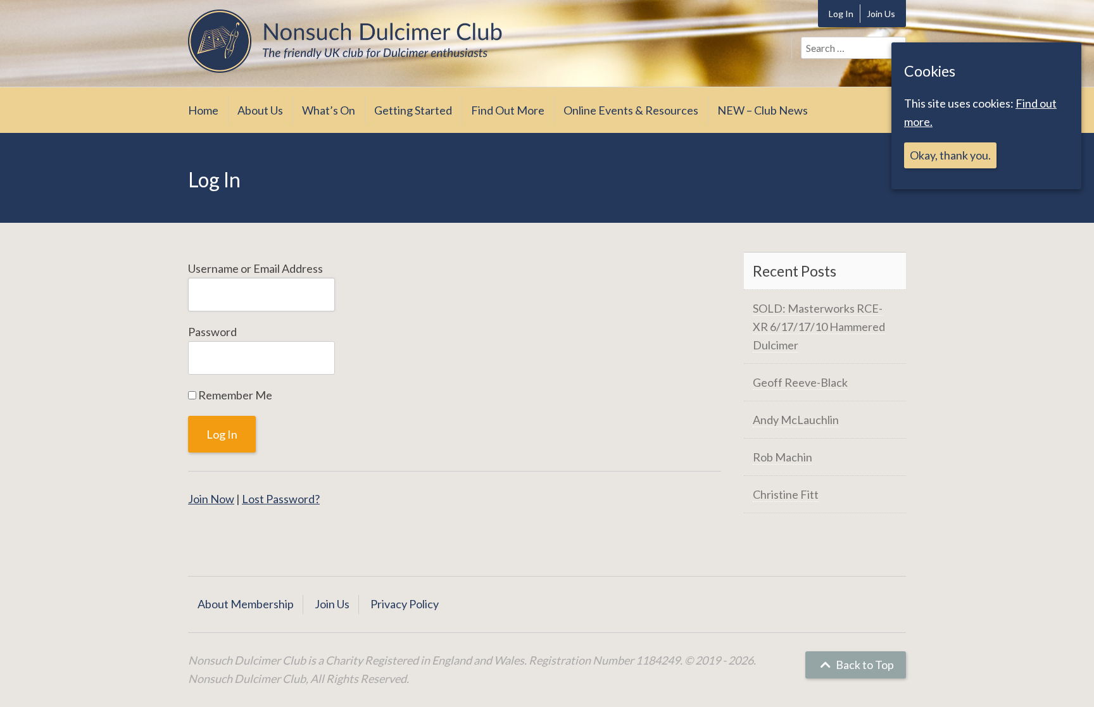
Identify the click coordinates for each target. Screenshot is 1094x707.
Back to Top (864, 665)
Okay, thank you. (950, 155)
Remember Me (234, 395)
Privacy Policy (404, 604)
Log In (841, 13)
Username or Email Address (255, 268)
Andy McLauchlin (796, 420)
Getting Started (413, 110)
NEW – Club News (762, 110)
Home (203, 110)
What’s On (328, 110)
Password (212, 332)
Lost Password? (281, 499)
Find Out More (507, 110)
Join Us (881, 13)
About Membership (246, 604)
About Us (260, 110)
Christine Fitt (786, 494)
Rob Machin (782, 457)
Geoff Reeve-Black (800, 382)
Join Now (211, 499)
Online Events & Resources (630, 110)
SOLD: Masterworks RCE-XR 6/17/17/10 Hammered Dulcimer (819, 326)
